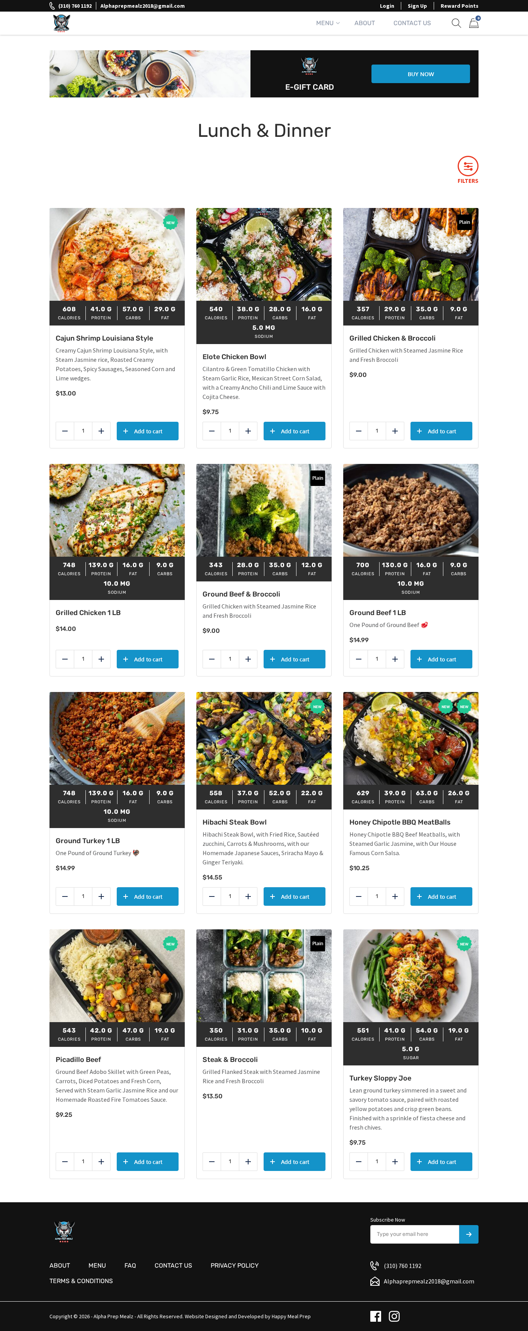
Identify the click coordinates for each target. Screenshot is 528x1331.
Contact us (173, 1265)
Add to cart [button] (148, 431)
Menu (325, 23)
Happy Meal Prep (291, 1316)
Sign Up (417, 5)
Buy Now (421, 74)
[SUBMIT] (469, 1234)
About (364, 23)
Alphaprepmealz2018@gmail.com (142, 5)
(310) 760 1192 (75, 5)
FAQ (130, 1265)
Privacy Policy (235, 1265)
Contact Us (412, 23)
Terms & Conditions (81, 1281)
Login (387, 5)
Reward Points (460, 5)
